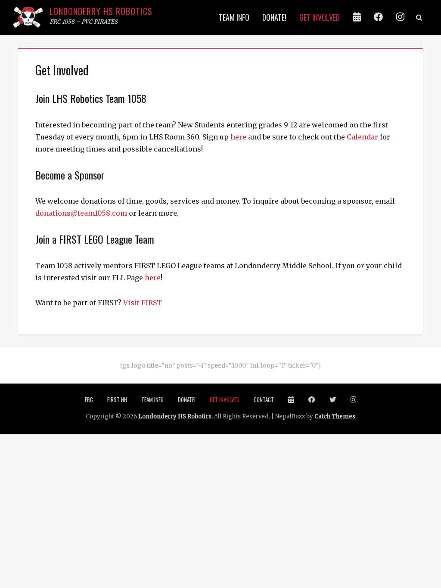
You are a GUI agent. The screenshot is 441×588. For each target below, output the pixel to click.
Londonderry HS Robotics (101, 11)
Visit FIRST (142, 302)
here (238, 137)
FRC (89, 399)
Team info (234, 17)
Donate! (274, 17)
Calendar (362, 137)
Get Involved (319, 17)
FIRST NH (117, 399)
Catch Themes (334, 416)
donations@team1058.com (81, 213)
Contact (264, 399)
